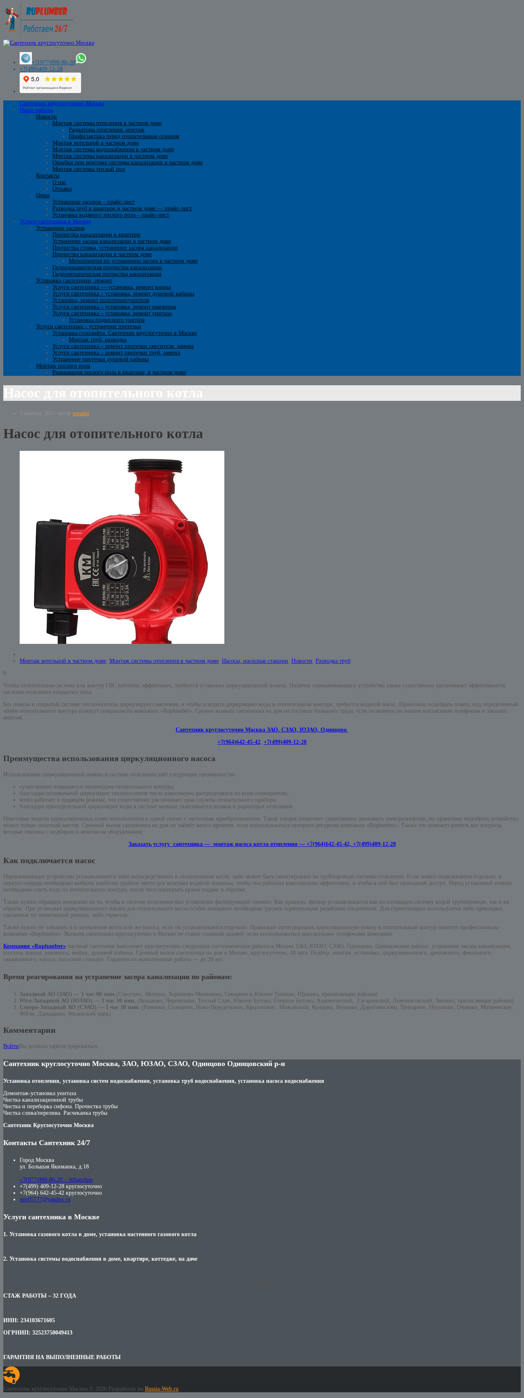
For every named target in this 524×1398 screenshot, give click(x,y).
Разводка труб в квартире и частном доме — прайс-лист (122, 208)
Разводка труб (333, 661)
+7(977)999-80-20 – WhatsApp (56, 1180)
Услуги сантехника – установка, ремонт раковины (114, 307)
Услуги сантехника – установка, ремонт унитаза (112, 313)
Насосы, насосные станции (255, 661)
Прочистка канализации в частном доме (102, 254)
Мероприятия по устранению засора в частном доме (133, 261)
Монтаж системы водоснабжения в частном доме (113, 149)
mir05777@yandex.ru (45, 1199)
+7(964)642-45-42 (238, 742)
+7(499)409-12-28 (41, 69)
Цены (43, 195)
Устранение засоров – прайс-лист (93, 202)
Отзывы (62, 189)
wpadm (80, 413)
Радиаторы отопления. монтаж (107, 130)
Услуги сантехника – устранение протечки (88, 326)
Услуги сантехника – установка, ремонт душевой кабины (123, 294)
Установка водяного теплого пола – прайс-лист (110, 215)
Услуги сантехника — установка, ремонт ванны (111, 287)
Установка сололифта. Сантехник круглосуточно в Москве (124, 333)
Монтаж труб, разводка (97, 339)
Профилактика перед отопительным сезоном (124, 136)
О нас (59, 182)
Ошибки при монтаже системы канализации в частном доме (127, 162)
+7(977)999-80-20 (53, 62)
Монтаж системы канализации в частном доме (110, 156)
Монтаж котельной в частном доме (95, 143)
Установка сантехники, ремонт (74, 280)
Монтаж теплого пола (63, 366)
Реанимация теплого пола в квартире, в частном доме (119, 372)
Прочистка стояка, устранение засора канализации (115, 248)
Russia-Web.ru (161, 1389)
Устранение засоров (60, 228)
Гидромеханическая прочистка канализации (106, 274)
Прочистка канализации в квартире (96, 235)
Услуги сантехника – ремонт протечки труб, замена (116, 353)
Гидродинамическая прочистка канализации (107, 267)
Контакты (47, 176)
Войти (11, 1046)
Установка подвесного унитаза (107, 320)
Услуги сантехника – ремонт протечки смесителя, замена (123, 346)
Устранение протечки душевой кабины (100, 359)
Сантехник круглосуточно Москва (62, 103)
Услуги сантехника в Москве (55, 221)
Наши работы (36, 110)
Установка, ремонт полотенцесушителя (100, 300)
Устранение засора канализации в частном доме (111, 241)
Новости (46, 117)
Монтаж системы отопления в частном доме (107, 123)
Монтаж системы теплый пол (88, 169)
